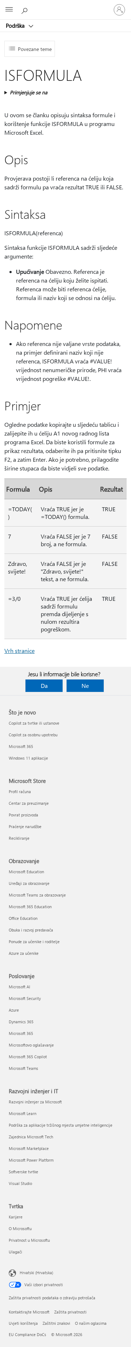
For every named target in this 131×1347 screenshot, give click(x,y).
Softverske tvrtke (23, 1171)
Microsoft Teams (23, 1068)
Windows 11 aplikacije (28, 758)
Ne (85, 685)
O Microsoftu (20, 1228)
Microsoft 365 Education (30, 906)
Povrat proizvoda (23, 815)
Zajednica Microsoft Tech (31, 1136)
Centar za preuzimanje (29, 803)
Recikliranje (19, 838)
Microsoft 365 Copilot (28, 1056)
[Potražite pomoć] (25, 9)
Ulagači (15, 1252)
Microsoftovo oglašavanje (31, 1045)
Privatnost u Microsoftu (29, 1240)
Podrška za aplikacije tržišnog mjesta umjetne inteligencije (60, 1125)
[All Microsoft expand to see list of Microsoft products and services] (9, 10)
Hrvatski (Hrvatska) (36, 1272)
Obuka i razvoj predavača (31, 930)
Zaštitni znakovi (56, 1323)
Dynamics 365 (21, 1021)
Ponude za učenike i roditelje (34, 941)
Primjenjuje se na (28, 92)
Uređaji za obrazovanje (29, 883)
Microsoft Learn (22, 1113)
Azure (14, 1010)
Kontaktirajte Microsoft (29, 1312)
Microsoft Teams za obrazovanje (37, 895)
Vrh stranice (19, 650)
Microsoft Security (25, 998)
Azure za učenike (24, 953)
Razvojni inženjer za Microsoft (35, 1101)
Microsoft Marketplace (29, 1148)
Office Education (23, 918)
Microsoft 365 (21, 746)
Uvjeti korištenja (23, 1323)
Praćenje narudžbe (25, 826)
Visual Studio (20, 1183)
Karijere (16, 1217)
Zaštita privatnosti (70, 1312)
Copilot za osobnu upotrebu (33, 734)
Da (44, 685)
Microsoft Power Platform (31, 1160)
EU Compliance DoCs (27, 1334)
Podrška (16, 25)
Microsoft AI (19, 986)
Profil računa (20, 791)
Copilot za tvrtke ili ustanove (34, 723)
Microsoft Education (26, 871)
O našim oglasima (91, 1323)
